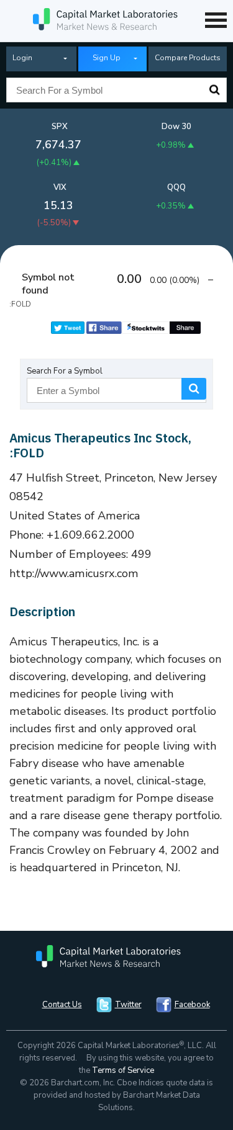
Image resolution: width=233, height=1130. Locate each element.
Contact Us (62, 1004)
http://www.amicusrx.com (74, 573)
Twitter (128, 1004)
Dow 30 (176, 126)
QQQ (176, 187)
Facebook (192, 1004)
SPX (60, 126)
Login (22, 58)
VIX (59, 187)
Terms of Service (123, 1070)
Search (214, 90)
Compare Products (188, 58)
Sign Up (107, 58)
